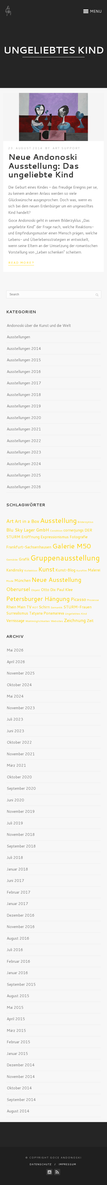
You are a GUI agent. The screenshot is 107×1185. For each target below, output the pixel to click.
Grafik (24, 559)
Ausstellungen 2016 (24, 371)
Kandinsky (14, 570)
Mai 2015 (15, 1007)
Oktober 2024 (19, 684)
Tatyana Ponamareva (46, 613)
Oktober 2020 (19, 777)
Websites (57, 621)
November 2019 (21, 811)
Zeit (90, 620)
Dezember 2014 (21, 1065)
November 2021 (21, 754)
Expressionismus (55, 536)
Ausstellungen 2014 (24, 348)
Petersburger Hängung (38, 598)
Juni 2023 (15, 731)
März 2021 (16, 765)
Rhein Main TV (18, 607)
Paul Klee (65, 589)
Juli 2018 (15, 857)
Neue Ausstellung (56, 579)
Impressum (67, 1164)
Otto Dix (48, 589)
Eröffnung (30, 536)
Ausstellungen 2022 (24, 440)
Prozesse (93, 600)
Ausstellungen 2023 (24, 452)
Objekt (35, 590)
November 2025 (21, 673)
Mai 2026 (15, 650)
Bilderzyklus (85, 522)
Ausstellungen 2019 (24, 406)
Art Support (66, 148)
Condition (56, 530)
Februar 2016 (18, 961)
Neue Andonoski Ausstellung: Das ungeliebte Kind (43, 165)
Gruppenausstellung (65, 558)
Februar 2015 (18, 1041)
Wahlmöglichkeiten (37, 621)
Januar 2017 (17, 903)
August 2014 (18, 1111)
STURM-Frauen (77, 607)
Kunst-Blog (65, 570)
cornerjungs (73, 530)
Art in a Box (27, 521)
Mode (9, 581)
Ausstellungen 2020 (24, 417)
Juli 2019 (15, 823)
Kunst (46, 569)
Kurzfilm (81, 570)
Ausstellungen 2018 (24, 394)
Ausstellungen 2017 (24, 383)
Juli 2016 (15, 949)
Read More (21, 262)
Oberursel (18, 589)
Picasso (78, 599)
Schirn (44, 607)
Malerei (94, 570)
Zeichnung (75, 620)
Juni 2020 (15, 800)
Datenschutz (41, 1164)
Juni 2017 (15, 880)
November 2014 (21, 1076)
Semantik (56, 607)
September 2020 (21, 788)
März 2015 (16, 1030)
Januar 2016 (17, 972)
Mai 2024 (15, 696)
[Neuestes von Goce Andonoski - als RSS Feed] (57, 1172)
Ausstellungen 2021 (24, 429)
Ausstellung (58, 520)
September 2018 (21, 846)
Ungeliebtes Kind (76, 613)
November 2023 (21, 707)
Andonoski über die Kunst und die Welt (39, 325)
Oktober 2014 (19, 1088)
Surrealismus (17, 613)
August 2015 (18, 995)
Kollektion (30, 570)
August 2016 (18, 938)
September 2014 (21, 1099)
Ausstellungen (18, 336)
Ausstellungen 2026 (24, 486)
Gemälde (12, 559)
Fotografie (79, 536)
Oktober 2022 (19, 742)
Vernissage (15, 620)
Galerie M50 (71, 546)
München (22, 580)
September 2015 (21, 984)
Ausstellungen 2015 (24, 360)
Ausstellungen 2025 (24, 475)
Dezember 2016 (21, 915)
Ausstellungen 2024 (24, 463)
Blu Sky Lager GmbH (27, 530)
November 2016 (21, 926)
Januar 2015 (17, 1053)
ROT (35, 607)
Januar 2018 (17, 869)
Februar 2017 (18, 892)
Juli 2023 (15, 719)
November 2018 (21, 834)
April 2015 (16, 1018)
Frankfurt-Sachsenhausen (28, 547)
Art (10, 521)
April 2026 (16, 661)
